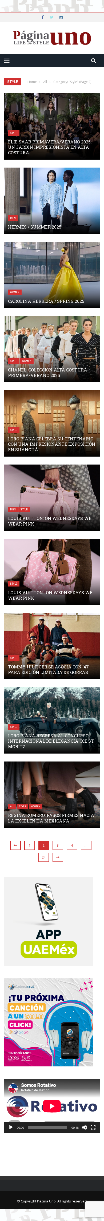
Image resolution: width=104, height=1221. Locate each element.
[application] (52, 1106)
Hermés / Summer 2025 (34, 227)
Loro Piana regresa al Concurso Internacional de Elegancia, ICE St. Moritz (51, 741)
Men (13, 218)
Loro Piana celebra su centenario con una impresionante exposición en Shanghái (51, 444)
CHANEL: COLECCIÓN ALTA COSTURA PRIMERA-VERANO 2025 (47, 372)
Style (13, 133)
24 (44, 857)
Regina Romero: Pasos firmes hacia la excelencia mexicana (51, 818)
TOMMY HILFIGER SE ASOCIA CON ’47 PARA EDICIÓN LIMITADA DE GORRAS (48, 669)
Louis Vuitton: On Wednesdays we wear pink (49, 521)
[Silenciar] (84, 1127)
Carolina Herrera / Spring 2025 (46, 301)
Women (14, 292)
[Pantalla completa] (93, 1127)
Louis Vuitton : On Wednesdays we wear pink (50, 595)
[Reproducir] (11, 1127)
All (12, 806)
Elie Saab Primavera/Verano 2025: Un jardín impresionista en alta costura (49, 147)
